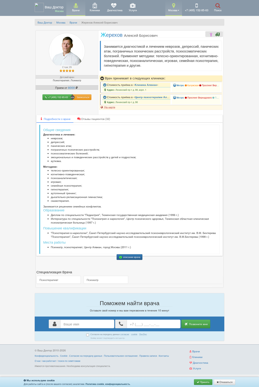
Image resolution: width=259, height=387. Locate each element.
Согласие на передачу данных (85, 355)
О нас (38, 360)
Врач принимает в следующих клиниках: (135, 78)
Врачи (73, 22)
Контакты (164, 355)
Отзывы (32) (95, 119)
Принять (204, 382)
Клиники (197, 357)
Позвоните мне (198, 324)
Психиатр (92, 280)
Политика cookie (95, 384)
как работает (49, 360)
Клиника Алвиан (146, 85)
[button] (173, 7)
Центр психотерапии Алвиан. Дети (158, 97)
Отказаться (225, 382)
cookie (134, 334)
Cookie (63, 355)
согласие (124, 334)
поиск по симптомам (69, 360)
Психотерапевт (48, 280)
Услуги (196, 368)
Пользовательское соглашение (121, 355)
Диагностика (200, 362)
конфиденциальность (117, 384)
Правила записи (148, 355)
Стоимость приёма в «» (132, 85)
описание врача (131, 257)
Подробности (57, 119)
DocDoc (143, 334)
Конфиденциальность (46, 355)
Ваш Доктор (45, 22)
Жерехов (129, 34)
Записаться (83, 97)
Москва (60, 22)
